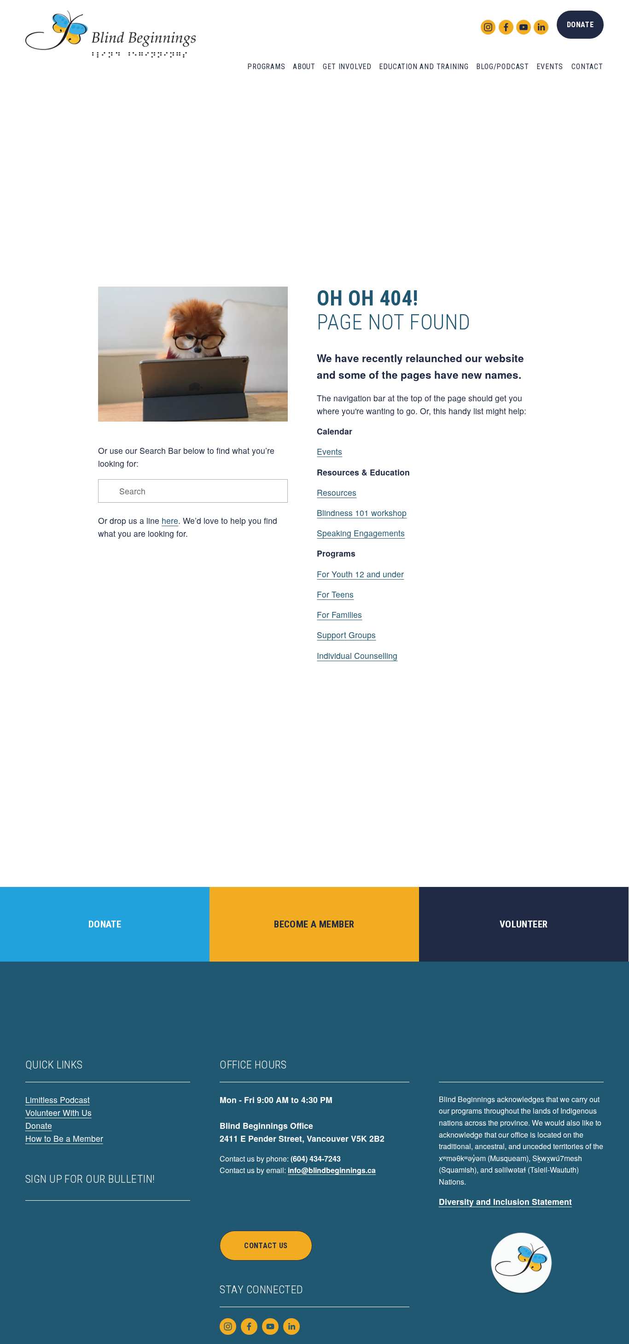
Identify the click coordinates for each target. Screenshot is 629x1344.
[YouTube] (521, 25)
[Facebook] (504, 25)
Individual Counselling (357, 655)
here (170, 520)
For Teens (335, 594)
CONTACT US (265, 1245)
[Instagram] (486, 25)
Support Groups (346, 634)
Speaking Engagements (361, 533)
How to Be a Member (64, 1138)
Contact (587, 66)
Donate (38, 1125)
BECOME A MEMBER (314, 924)
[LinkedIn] (539, 25)
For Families (339, 614)
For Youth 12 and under (360, 574)
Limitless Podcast (57, 1099)
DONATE (580, 24)
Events (329, 451)
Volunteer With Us (58, 1112)
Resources (336, 492)
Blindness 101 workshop (362, 512)
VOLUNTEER (524, 924)
